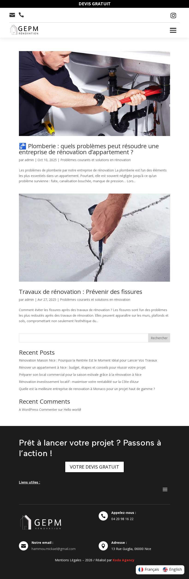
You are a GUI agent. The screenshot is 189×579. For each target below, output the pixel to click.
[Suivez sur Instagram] (173, 15)
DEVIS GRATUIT (95, 3)
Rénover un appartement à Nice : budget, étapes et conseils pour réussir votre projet (82, 367)
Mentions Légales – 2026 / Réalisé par (84, 560)
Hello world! (72, 409)
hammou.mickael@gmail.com (54, 549)
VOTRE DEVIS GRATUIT (94, 467)
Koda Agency (123, 560)
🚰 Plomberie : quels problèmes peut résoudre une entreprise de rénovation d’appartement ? (89, 149)
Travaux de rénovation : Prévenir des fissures (80, 291)
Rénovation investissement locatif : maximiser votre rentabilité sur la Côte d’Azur (79, 381)
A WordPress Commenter (38, 409)
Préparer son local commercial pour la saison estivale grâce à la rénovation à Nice (80, 374)
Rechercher (159, 338)
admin (29, 160)
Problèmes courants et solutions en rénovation (95, 160)
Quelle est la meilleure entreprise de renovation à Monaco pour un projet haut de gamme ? (87, 389)
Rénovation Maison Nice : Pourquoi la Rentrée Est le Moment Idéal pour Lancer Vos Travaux (88, 360)
